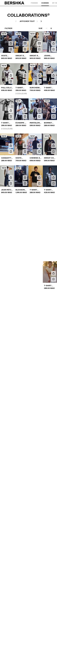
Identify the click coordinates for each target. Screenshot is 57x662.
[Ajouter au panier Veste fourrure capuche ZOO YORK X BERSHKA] (10, 43)
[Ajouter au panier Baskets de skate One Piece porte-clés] (10, 273)
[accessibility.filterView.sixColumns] (51, 28)
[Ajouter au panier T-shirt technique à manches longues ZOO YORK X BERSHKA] (53, 75)
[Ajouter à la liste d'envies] (10, 49)
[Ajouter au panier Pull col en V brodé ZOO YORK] (10, 75)
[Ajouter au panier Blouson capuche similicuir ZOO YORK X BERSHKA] (25, 177)
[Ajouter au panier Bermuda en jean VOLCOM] (10, 343)
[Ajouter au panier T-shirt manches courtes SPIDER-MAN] (53, 209)
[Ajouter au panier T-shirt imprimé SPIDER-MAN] (39, 415)
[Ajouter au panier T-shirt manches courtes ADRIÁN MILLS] (39, 241)
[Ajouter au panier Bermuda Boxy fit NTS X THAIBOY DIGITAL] (25, 450)
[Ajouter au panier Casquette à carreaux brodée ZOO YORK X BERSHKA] (10, 145)
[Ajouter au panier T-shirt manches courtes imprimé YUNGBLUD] (53, 380)
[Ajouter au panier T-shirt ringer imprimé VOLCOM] (39, 343)
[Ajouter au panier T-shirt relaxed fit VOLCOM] (25, 273)
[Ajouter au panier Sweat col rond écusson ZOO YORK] (53, 145)
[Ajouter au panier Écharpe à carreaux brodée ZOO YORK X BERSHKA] (25, 110)
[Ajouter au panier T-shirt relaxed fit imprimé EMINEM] (39, 450)
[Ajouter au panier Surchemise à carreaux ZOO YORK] (39, 75)
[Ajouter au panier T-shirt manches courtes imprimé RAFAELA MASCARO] (25, 209)
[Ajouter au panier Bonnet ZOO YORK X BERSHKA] (53, 110)
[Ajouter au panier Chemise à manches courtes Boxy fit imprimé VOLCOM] (53, 308)
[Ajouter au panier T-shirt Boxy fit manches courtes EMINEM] (25, 241)
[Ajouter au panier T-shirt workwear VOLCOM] (53, 273)
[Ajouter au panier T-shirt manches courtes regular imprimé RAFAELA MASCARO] (10, 209)
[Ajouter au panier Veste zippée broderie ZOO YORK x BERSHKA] (25, 145)
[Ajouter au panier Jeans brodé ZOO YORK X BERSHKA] (53, 43)
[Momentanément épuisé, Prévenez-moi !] (25, 43)
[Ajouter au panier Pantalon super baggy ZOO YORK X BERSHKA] (39, 110)
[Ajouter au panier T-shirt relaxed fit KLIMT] (39, 177)
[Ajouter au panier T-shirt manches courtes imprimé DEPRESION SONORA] (25, 380)
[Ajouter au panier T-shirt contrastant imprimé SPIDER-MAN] (53, 415)
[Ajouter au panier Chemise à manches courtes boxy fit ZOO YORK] (39, 145)
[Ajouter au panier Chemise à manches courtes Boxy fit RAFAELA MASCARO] (39, 209)
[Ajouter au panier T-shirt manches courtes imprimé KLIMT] (10, 450)
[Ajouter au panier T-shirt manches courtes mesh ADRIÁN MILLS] (53, 241)
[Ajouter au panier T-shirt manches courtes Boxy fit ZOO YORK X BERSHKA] (25, 75)
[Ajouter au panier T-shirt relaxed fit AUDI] (10, 308)
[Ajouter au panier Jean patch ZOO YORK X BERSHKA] (10, 177)
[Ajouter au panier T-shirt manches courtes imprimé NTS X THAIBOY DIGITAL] (53, 177)
